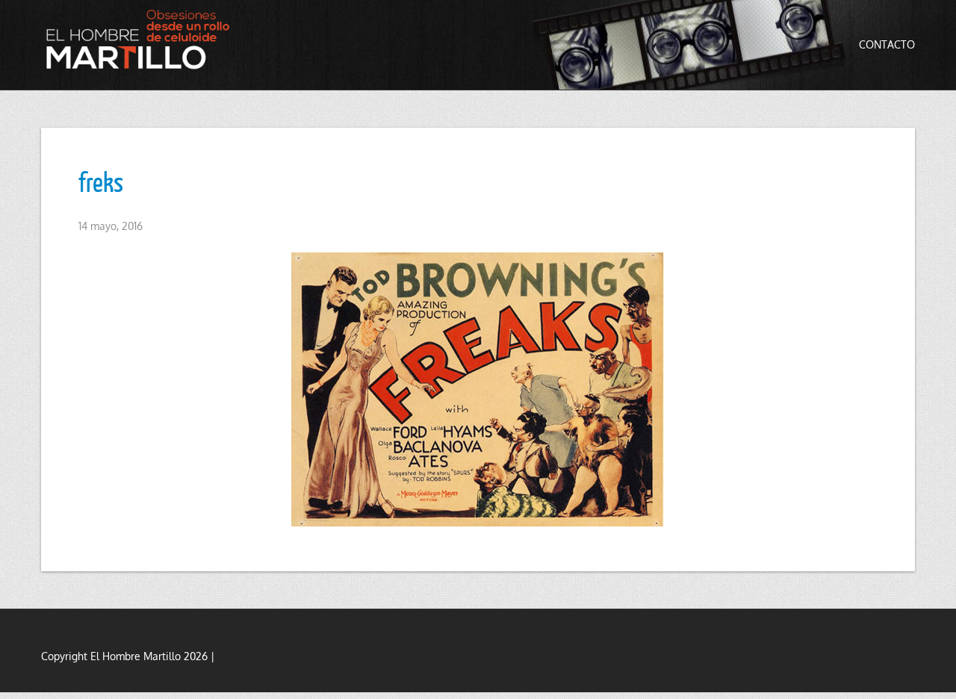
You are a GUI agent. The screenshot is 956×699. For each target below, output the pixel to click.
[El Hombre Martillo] (142, 39)
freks (100, 181)
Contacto (887, 44)
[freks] (478, 389)
